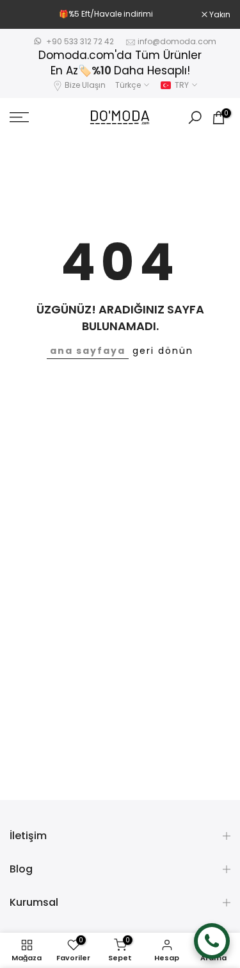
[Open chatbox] (212, 941)
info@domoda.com (177, 41)
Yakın (218, 15)
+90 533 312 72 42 (80, 41)
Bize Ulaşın (85, 84)
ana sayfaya (87, 350)
